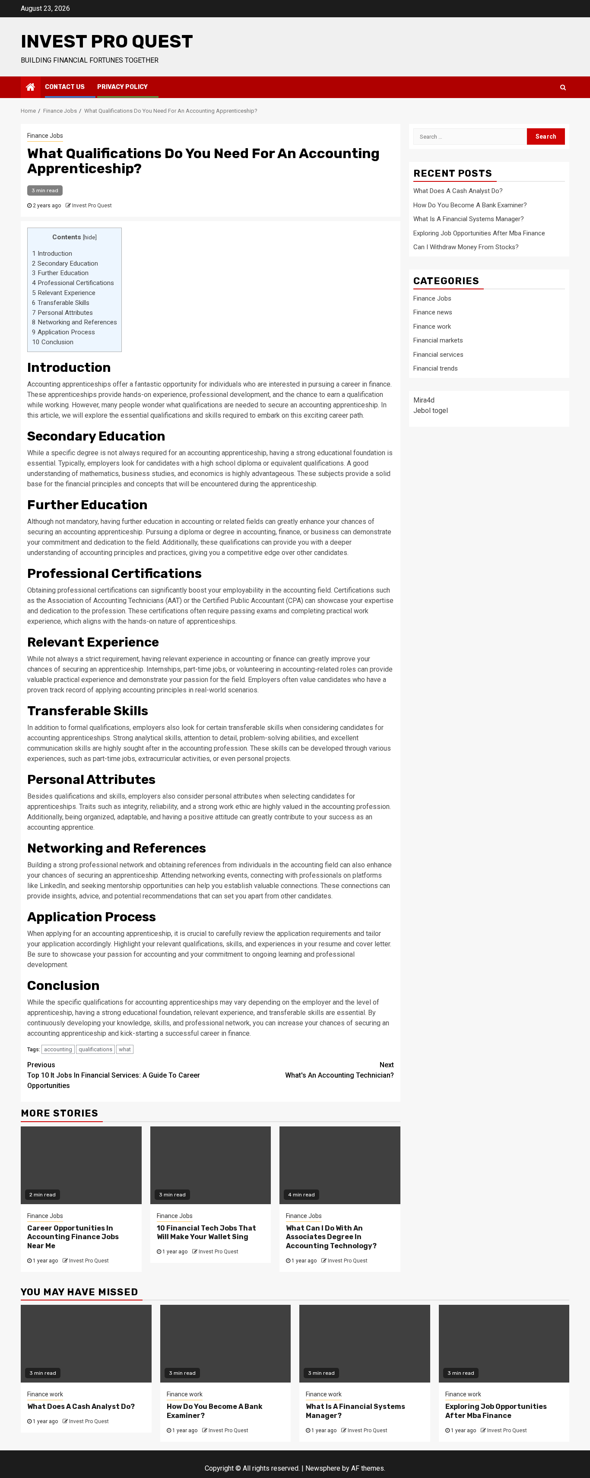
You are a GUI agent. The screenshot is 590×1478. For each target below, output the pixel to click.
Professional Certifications (73, 283)
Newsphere (322, 1468)
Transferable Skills (60, 303)
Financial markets (438, 340)
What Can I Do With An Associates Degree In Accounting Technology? (331, 1237)
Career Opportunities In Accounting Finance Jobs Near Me (73, 1237)
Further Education (60, 273)
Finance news (432, 312)
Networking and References (74, 322)
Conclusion (52, 342)
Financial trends (435, 368)
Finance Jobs (45, 135)
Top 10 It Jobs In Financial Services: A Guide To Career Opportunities (113, 1075)
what (125, 1049)
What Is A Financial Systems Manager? (468, 219)
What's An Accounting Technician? (339, 1070)
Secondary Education (65, 263)
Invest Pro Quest (107, 41)
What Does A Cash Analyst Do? (458, 191)
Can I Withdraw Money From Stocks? (466, 247)
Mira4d (424, 400)
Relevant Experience (63, 293)
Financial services (438, 354)
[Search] (563, 87)
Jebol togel (430, 410)
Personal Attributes (62, 313)
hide (89, 237)
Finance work (432, 326)
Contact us (65, 87)
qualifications (95, 1049)
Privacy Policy (122, 87)
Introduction (52, 253)
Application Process (63, 332)
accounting (58, 1049)
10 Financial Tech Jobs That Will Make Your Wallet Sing (206, 1232)
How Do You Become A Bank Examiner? (470, 205)
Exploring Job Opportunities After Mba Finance (479, 233)
